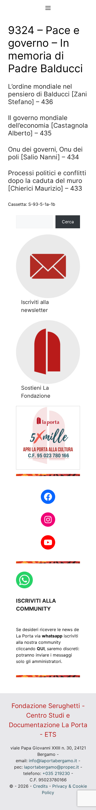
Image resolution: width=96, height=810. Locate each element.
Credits (40, 786)
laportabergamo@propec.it (51, 767)
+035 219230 (56, 773)
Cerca (68, 221)
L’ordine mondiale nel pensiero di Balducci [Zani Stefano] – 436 (47, 94)
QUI (41, 648)
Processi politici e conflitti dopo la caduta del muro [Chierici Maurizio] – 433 (47, 180)
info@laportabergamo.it (53, 760)
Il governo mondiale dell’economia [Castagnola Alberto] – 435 (48, 125)
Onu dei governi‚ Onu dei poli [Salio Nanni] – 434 (45, 153)
